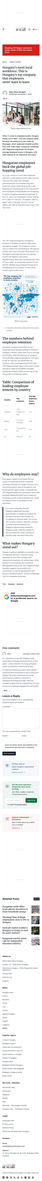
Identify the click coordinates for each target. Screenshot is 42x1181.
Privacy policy (7, 1124)
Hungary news (7, 992)
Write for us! (7, 977)
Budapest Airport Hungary (12, 1065)
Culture (5, 1010)
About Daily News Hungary (12, 961)
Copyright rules (8, 1121)
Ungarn (5, 1021)
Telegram (6, 1095)
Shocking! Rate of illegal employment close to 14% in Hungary (15, 920)
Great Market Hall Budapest (13, 1069)
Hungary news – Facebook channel (15, 1109)
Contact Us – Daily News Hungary (15, 964)
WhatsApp (6, 1091)
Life (3, 1007)
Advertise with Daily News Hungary (15, 1131)
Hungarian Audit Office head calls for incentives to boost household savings (15, 909)
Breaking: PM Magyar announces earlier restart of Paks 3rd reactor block (18, 50)
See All (36, 899)
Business (5, 1000)
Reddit (5, 1098)
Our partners (7, 974)
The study (6, 175)
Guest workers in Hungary (12, 1054)
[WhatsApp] (22, 1178)
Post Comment (9, 753)
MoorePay (24, 321)
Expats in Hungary (9, 1058)
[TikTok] (18, 1178)
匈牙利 (4, 1028)
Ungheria (5, 1025)
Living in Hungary (9, 1040)
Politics (5, 996)
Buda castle (7, 1076)
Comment (6, 707)
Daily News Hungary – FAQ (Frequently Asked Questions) (19, 969)
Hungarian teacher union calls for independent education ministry (14, 941)
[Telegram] (25, 1178)
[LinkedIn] (3, 1178)
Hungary (11, 584)
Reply (5, 690)
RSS (4, 1102)
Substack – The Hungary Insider (14, 1105)
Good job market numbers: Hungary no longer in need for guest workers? (15, 930)
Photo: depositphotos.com (21, 128)
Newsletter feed (8, 1087)
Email (24, 736)
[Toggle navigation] (3, 29)
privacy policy (22, 804)
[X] (14, 1178)
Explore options (17, 772)
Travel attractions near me (12, 1051)
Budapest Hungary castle (12, 1072)
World (4, 1017)
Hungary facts (7, 1061)
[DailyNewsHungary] (21, 29)
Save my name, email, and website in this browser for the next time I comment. (21, 746)
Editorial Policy (8, 1128)
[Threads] (33, 1178)
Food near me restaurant (12, 1047)
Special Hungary (8, 1014)
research (20, 584)
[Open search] (29, 29)
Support (5, 981)
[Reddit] (29, 1178)
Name (5, 736)
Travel (4, 1003)
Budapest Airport (9, 1043)
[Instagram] (11, 1178)
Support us (16, 828)
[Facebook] (7, 1178)
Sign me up (31, 800)
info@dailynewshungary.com (13, 1146)
